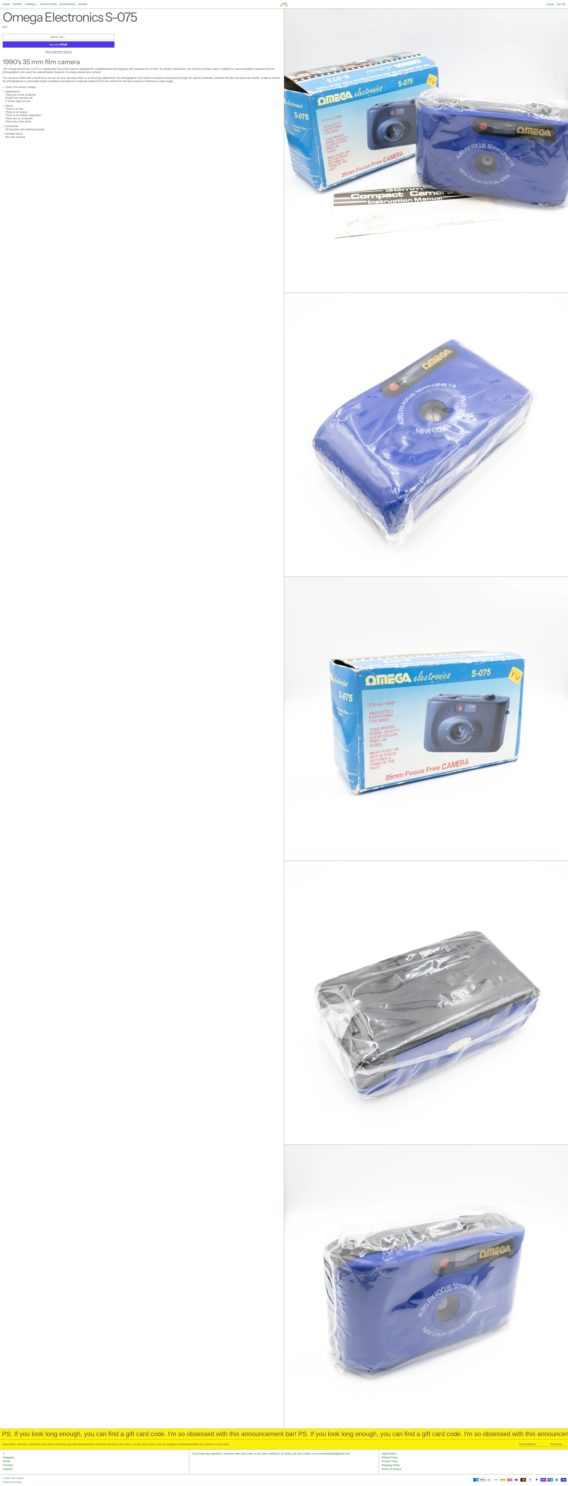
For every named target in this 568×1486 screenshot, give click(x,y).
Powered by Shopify (12, 1482)
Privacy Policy (389, 1461)
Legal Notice (388, 1453)
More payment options (58, 51)
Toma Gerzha (17, 1478)
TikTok (6, 1461)
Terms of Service (391, 1469)
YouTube (8, 1465)
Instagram (8, 1457)
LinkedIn (8, 1469)
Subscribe (556, 1444)
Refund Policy (389, 1457)
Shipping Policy (390, 1465)
